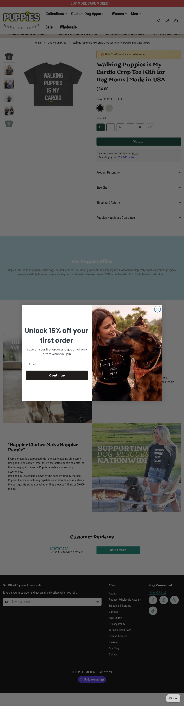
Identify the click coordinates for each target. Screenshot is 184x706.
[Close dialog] (157, 309)
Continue (57, 375)
